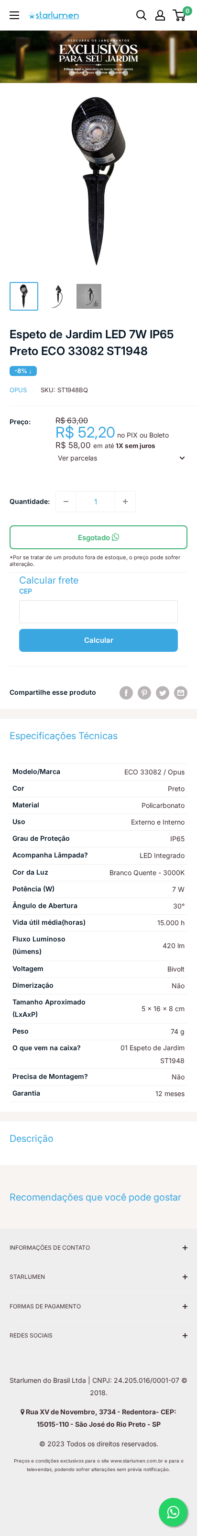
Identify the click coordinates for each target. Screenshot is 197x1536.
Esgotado (95, 537)
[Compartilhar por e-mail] (180, 692)
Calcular (98, 640)
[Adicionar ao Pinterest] (144, 692)
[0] (180, 15)
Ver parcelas (77, 458)
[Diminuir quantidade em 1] (66, 501)
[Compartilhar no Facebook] (126, 692)
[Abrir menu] (14, 15)
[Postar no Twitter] (162, 692)
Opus (18, 390)
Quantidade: (30, 501)
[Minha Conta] (160, 15)
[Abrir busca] (141, 15)
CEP (25, 591)
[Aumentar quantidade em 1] (125, 501)
